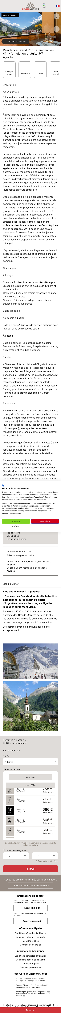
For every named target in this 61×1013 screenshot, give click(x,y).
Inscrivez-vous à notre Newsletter (32, 885)
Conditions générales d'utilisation (30, 933)
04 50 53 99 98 (32, 908)
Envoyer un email (32, 921)
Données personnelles (30, 944)
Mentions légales (31, 941)
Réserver (30, 868)
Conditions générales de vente (30, 937)
